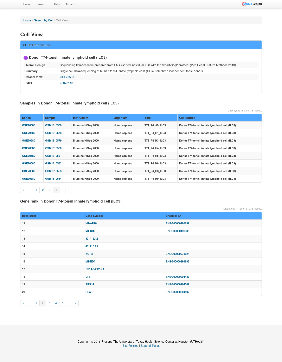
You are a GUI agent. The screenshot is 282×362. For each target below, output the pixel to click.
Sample (50, 118)
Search (41, 4)
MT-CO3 (90, 231)
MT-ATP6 (91, 223)
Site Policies (130, 345)
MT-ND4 (90, 261)
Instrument (80, 118)
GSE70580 (67, 77)
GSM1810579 (53, 140)
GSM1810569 (53, 125)
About (69, 4)
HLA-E (89, 292)
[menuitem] (26, 4)
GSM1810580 (53, 148)
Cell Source (187, 118)
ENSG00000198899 (177, 223)
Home (26, 4)
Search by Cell (43, 20)
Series (26, 118)
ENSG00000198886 (177, 261)
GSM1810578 (53, 133)
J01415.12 (91, 238)
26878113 (66, 83)
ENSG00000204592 (177, 292)
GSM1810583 (53, 171)
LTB (87, 277)
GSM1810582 (53, 163)
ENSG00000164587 (177, 284)
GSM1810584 (53, 178)
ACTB (89, 254)
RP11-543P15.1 (94, 269)
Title (148, 118)
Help (56, 4)
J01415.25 (91, 246)
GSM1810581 (53, 156)
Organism (120, 118)
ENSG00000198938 (177, 231)
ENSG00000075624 (177, 254)
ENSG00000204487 (177, 277)
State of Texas (150, 345)
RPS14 (89, 284)
